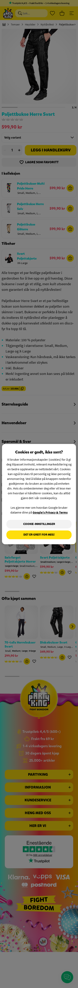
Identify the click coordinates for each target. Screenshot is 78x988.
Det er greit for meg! (39, 535)
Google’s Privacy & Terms (50, 512)
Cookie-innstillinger (39, 524)
